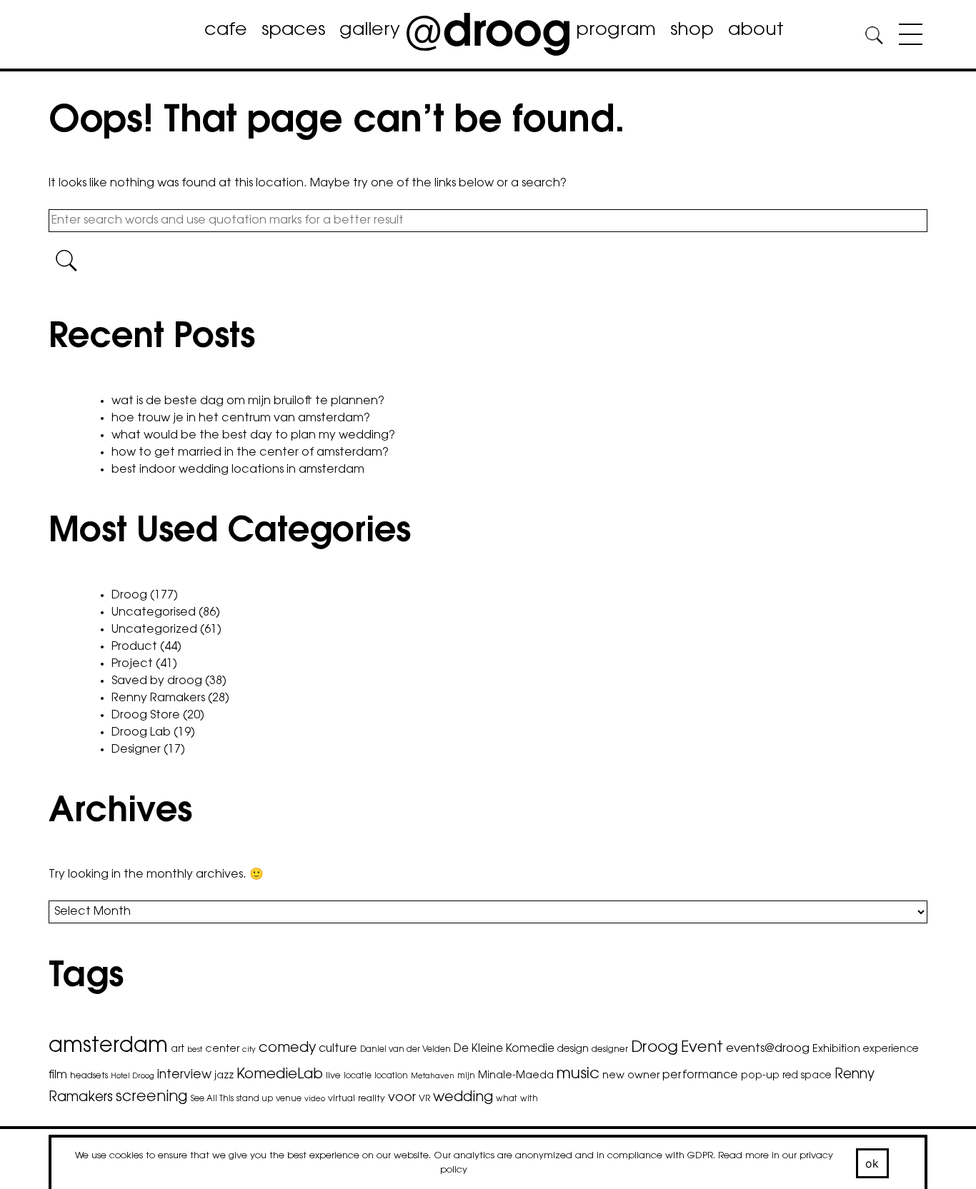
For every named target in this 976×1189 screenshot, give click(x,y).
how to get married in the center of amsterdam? (250, 452)
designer (610, 1049)
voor (402, 1098)
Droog (129, 595)
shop (692, 30)
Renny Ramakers (158, 698)
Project (132, 664)
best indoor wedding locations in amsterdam (237, 470)
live (333, 1076)
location (391, 1076)
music (578, 1075)
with (529, 1099)
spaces (293, 30)
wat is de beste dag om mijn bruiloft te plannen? (247, 401)
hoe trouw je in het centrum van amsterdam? (240, 418)
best (194, 1050)
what (506, 1099)
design (573, 1050)
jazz (224, 1076)
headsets (89, 1076)
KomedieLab (279, 1075)
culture (338, 1049)
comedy (287, 1048)
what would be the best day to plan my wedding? (253, 435)
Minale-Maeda (516, 1075)
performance (700, 1075)
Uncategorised (153, 612)
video (314, 1099)
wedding (463, 1098)
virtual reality (356, 1099)
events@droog (768, 1049)
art (177, 1050)
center (222, 1049)
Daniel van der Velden (405, 1049)
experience (891, 1050)
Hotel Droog (132, 1076)
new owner (630, 1075)
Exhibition (836, 1049)
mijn (466, 1076)
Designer (136, 750)
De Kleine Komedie (504, 1049)
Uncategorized (154, 630)
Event (702, 1047)
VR (424, 1099)
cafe (225, 30)
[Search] (873, 37)
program (616, 30)
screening (152, 1097)
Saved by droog (156, 681)
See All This (212, 1099)
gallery (369, 30)
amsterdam (108, 1047)
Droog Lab (141, 732)
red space (807, 1076)
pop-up (760, 1075)
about (756, 30)
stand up (254, 1099)
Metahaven (432, 1076)
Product (134, 647)
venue (289, 1099)
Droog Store (145, 715)
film (58, 1075)
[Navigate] (907, 37)
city (249, 1050)
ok (872, 1163)
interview (184, 1075)
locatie (358, 1076)
